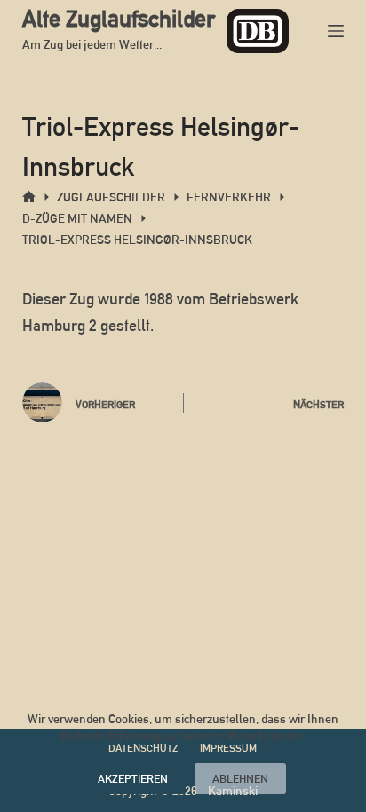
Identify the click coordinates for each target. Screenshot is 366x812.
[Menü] (336, 31)
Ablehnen (240, 778)
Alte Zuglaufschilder (118, 18)
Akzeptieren (133, 778)
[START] (29, 197)
